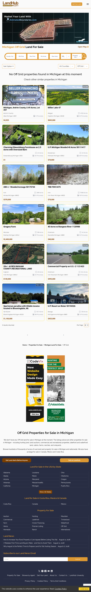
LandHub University (77, 575)
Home (24, 345)
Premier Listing (37, 526)
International (65, 529)
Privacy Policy (30, 581)
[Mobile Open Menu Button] (88, 4)
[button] (27, 335)
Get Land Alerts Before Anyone (17, 460)
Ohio (62, 472)
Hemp (5, 526)
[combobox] (59, 66)
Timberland (65, 519)
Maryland (35, 479)
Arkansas (6, 482)
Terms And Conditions (58, 581)
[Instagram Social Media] (42, 571)
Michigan (35, 486)
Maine (34, 476)
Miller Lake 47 (54, 107)
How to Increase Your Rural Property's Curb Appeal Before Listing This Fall (30, 540)
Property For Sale (13, 575)
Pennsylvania (66, 482)
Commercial (7, 519)
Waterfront (65, 523)
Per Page (80, 325)
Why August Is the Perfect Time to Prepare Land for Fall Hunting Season (29, 546)
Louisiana (35, 472)
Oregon (63, 479)
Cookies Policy (61, 589)
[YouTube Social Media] (49, 571)
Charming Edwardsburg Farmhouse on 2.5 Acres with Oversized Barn (22, 148)
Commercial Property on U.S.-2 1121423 (66, 266)
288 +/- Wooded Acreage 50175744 (19, 187)
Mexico (63, 504)
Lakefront (35, 519)
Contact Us (63, 575)
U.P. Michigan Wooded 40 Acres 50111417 (66, 147)
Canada (35, 504)
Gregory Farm (9, 226)
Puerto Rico (65, 486)
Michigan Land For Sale (52, 345)
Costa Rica (7, 504)
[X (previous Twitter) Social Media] (39, 571)
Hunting (35, 516)
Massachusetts (37, 482)
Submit (77, 559)
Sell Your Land (76, 4)
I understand (84, 589)
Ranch (34, 529)
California (6, 486)
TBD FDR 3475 (54, 187)
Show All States (45, 492)
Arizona (6, 479)
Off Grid (66, 345)
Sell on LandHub (74, 460)
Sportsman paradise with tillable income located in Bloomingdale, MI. (21, 307)
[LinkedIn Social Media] (52, 571)
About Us (53, 575)
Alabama (6, 472)
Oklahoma (64, 476)
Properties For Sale (35, 345)
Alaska (5, 476)
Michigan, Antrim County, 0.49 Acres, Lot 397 (21, 108)
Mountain (64, 516)
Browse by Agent (28, 575)
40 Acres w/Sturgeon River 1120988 (64, 226)
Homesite (6, 529)
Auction (6, 516)
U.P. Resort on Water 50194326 (61, 306)
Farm (5, 523)
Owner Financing (38, 523)
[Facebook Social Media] (45, 571)
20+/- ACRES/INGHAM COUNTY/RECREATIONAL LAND (17, 267)
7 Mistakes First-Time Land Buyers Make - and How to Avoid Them (27, 543)
